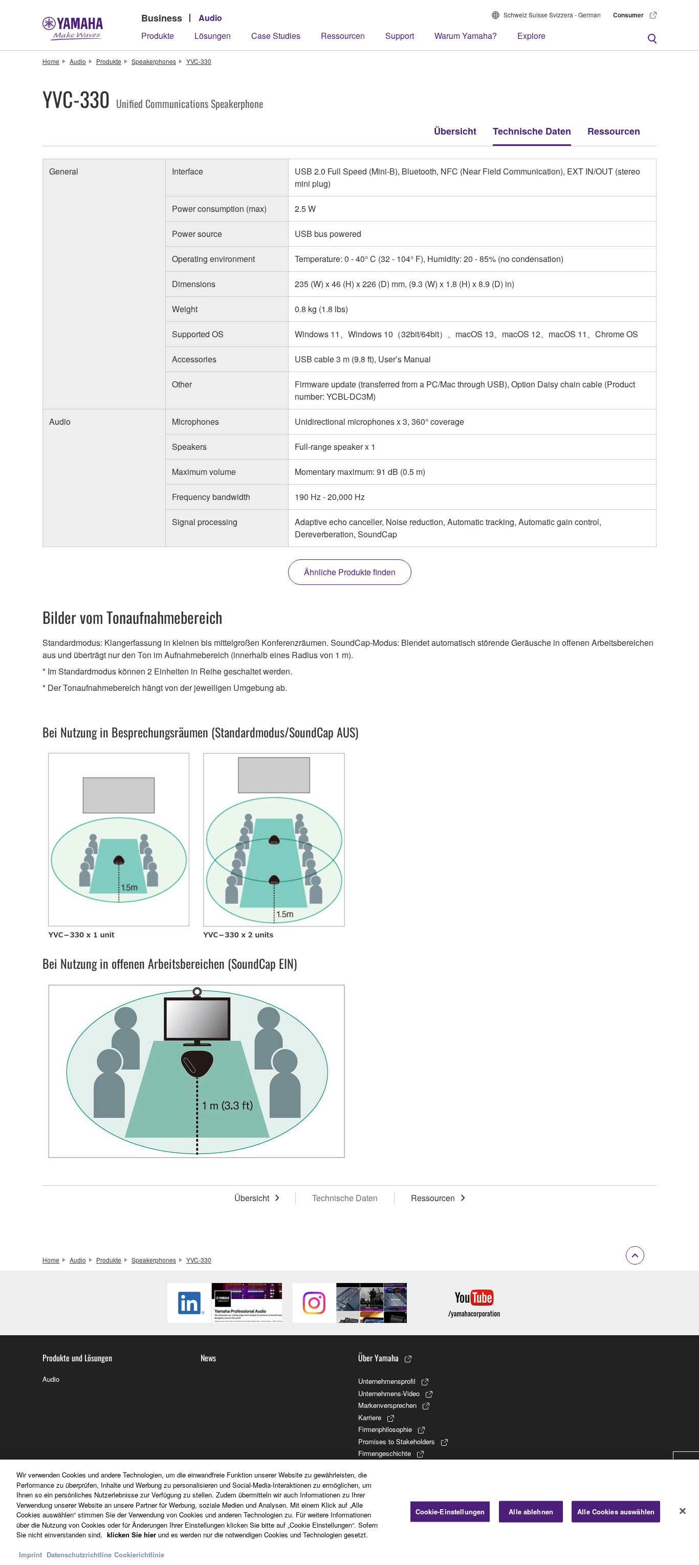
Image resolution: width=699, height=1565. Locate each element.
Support (399, 35)
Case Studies (275, 35)
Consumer (628, 14)
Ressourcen (343, 35)
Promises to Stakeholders (396, 1441)
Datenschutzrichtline (79, 1554)
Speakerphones (154, 61)
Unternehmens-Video (389, 1393)
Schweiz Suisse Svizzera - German (552, 14)
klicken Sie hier (131, 1534)
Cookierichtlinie (139, 1554)
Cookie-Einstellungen (450, 1511)
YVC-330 (198, 61)
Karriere (369, 1417)
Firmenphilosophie (385, 1429)
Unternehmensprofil (387, 1381)
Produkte (157, 35)
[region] (349, 1512)
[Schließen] (682, 1511)
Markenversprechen (387, 1405)
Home (50, 61)
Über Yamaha (378, 1358)
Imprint (30, 1554)
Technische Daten (532, 131)
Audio (210, 18)
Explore (531, 35)
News (208, 1358)
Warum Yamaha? (465, 35)
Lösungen (212, 35)
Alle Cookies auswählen (615, 1511)
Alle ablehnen (531, 1511)
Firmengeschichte (384, 1453)
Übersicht (455, 131)
